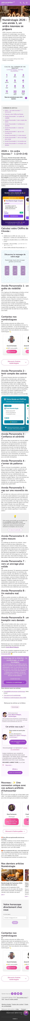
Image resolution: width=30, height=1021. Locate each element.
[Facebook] (12, 993)
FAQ (3, 999)
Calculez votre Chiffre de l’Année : (14, 114)
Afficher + (15, 769)
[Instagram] (15, 993)
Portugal (23, 1009)
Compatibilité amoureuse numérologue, (14, 691)
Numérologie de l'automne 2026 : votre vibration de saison (12, 884)
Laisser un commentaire (15, 772)
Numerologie (15, 707)
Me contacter (11, 351)
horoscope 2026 (5, 653)
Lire (2, 894)
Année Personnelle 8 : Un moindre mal (15, 141)
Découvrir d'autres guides (14, 831)
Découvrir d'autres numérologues (14, 362)
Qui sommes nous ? (22, 997)
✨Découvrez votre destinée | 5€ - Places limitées (11, 821)
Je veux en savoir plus (15, 530)
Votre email (7, 914)
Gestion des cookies (17, 1004)
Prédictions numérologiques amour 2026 (15, 697)
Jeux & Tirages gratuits (11, 999)
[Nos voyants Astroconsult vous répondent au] (24, 2)
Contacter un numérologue (14, 682)
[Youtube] (18, 993)
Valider (15, 922)
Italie (17, 1009)
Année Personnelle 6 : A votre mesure (15, 135)
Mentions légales (6, 1004)
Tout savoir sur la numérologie (12, 695)
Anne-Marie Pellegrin (12, 647)
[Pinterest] (21, 993)
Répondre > (9, 765)
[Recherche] (21, 2)
